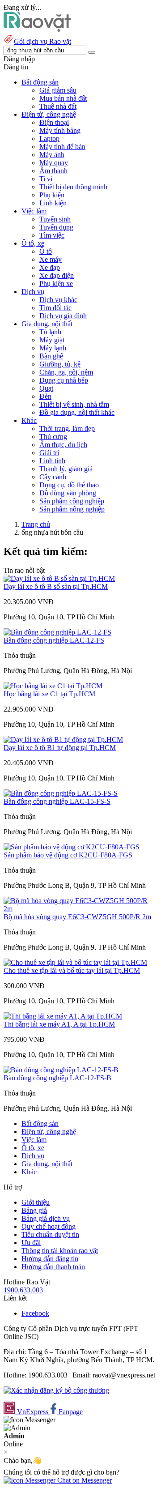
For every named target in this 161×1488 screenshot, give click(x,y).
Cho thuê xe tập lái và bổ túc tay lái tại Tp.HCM (72, 970)
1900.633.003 (23, 1290)
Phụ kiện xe (56, 283)
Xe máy (50, 259)
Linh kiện (53, 203)
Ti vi (45, 179)
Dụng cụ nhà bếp (63, 380)
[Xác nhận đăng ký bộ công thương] (56, 1390)
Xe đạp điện (56, 275)
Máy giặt (51, 340)
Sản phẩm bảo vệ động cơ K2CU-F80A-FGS (68, 855)
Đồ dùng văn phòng (67, 493)
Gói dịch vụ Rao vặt (42, 41)
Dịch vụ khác (58, 299)
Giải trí (49, 452)
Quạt (46, 388)
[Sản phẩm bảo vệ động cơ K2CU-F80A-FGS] (72, 847)
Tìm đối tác (55, 307)
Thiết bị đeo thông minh (73, 187)
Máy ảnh (51, 154)
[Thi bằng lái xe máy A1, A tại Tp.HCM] (63, 1016)
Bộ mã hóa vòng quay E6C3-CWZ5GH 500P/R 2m (77, 917)
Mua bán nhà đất (63, 98)
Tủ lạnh (50, 332)
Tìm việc (51, 235)
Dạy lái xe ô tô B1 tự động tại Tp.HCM (60, 747)
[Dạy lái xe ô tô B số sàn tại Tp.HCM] (59, 578)
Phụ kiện (51, 195)
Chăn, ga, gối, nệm (66, 372)
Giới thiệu (35, 1202)
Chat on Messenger (83, 1480)
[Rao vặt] (37, 29)
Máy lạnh (52, 348)
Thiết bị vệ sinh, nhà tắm (74, 404)
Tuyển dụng (56, 227)
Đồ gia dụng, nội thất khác (76, 412)
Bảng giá (34, 1210)
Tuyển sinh (55, 219)
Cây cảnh (52, 477)
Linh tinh (52, 461)
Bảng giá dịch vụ (45, 1218)
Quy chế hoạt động (48, 1226)
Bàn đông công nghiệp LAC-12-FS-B (57, 1078)
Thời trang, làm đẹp (67, 428)
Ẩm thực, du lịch (63, 444)
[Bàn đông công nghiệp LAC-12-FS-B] (61, 1070)
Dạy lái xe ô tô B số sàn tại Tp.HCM (56, 586)
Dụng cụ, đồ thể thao (69, 485)
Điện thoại (54, 122)
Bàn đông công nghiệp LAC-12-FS (54, 640)
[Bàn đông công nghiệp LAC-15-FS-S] (61, 793)
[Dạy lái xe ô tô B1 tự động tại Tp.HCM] (63, 739)
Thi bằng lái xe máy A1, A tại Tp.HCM (59, 1024)
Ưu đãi (31, 1242)
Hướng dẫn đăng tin (49, 1258)
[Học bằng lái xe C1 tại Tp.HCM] (53, 686)
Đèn (45, 396)
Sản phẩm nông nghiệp (72, 509)
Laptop (49, 138)
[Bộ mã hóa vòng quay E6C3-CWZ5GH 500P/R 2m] (80, 908)
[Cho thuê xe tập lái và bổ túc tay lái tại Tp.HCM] (75, 962)
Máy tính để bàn (62, 146)
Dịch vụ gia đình (63, 316)
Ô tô (45, 251)
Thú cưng (53, 436)
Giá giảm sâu (57, 90)
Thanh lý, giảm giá (66, 469)
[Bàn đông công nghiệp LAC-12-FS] (57, 632)
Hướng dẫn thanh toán (53, 1267)
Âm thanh (53, 171)
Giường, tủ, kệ (59, 364)
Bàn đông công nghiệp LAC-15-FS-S (57, 801)
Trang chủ (35, 524)
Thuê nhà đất (57, 106)
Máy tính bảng (59, 130)
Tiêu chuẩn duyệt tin (50, 1234)
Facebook (35, 1313)
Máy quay (53, 162)
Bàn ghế (51, 356)
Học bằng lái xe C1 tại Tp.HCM (49, 694)
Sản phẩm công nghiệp (71, 501)
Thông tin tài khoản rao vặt (59, 1250)
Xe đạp (49, 267)
